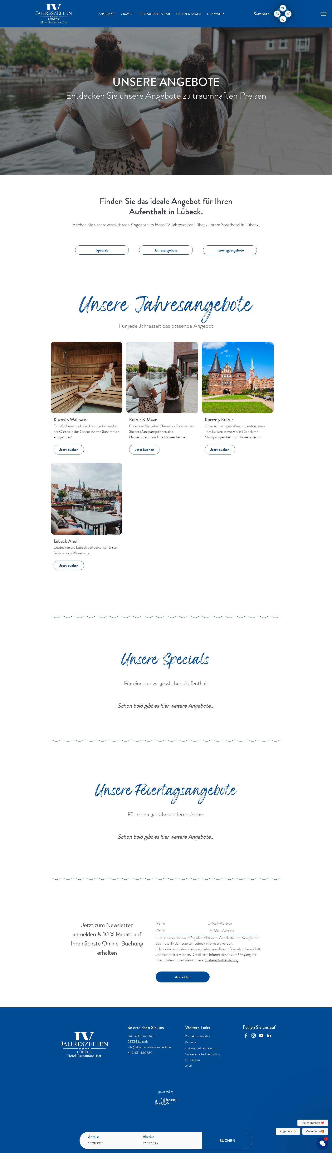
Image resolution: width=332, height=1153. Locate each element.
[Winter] (277, 14)
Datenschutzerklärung (221, 960)
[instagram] (254, 1036)
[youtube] (261, 1036)
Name (160, 923)
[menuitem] (107, 14)
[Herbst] (283, 19)
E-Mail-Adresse (220, 923)
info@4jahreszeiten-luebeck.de (149, 1047)
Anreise (94, 1137)
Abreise (148, 1137)
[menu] (324, 14)
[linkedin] (269, 1036)
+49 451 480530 (140, 1052)
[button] (299, 1106)
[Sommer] (288, 14)
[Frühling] (283, 8)
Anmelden (182, 977)
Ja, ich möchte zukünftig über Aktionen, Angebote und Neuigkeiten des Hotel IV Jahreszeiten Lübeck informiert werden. (208, 940)
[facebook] (246, 1036)
